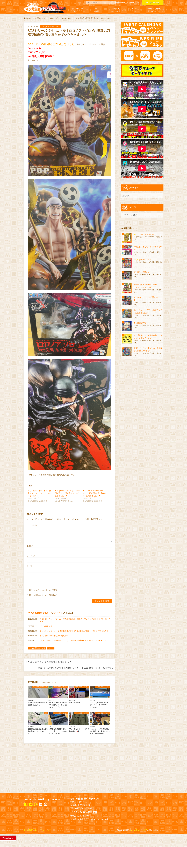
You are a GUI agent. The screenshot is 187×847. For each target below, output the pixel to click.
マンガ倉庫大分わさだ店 (138, 830)
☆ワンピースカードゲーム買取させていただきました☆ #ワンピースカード (40, 493)
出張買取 (96, 9)
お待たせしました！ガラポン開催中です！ (148, 248)
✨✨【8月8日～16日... (143, 260)
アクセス (135, 9)
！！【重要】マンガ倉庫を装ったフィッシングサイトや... (148, 336)
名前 (30, 545)
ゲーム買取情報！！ (48, 626)
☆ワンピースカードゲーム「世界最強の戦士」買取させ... (148, 349)
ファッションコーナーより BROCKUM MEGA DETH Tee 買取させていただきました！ (74, 631)
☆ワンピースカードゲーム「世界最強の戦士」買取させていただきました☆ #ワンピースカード (75, 620)
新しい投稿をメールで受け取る (43, 595)
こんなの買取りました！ (40, 613)
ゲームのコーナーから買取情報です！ (55, 636)
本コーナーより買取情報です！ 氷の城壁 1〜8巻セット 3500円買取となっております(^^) (74, 668)
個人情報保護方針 (122, 3)
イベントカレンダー (154, 9)
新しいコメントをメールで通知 (43, 590)
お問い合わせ (153, 2)
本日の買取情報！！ (142, 323)
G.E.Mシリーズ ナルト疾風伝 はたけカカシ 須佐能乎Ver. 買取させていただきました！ (74, 640)
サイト (30, 566)
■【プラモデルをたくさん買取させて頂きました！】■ (49, 662)
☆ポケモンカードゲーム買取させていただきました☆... (148, 311)
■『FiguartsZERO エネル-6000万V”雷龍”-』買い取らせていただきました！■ (67, 493)
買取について (77, 9)
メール (31, 556)
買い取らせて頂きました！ (144, 272)
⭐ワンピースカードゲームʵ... (145, 234)
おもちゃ (58, 613)
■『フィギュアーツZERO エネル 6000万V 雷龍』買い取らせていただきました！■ (95, 493)
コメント (32, 525)
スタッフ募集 (116, 9)
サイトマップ (135, 3)
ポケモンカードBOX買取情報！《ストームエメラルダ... (146, 285)
